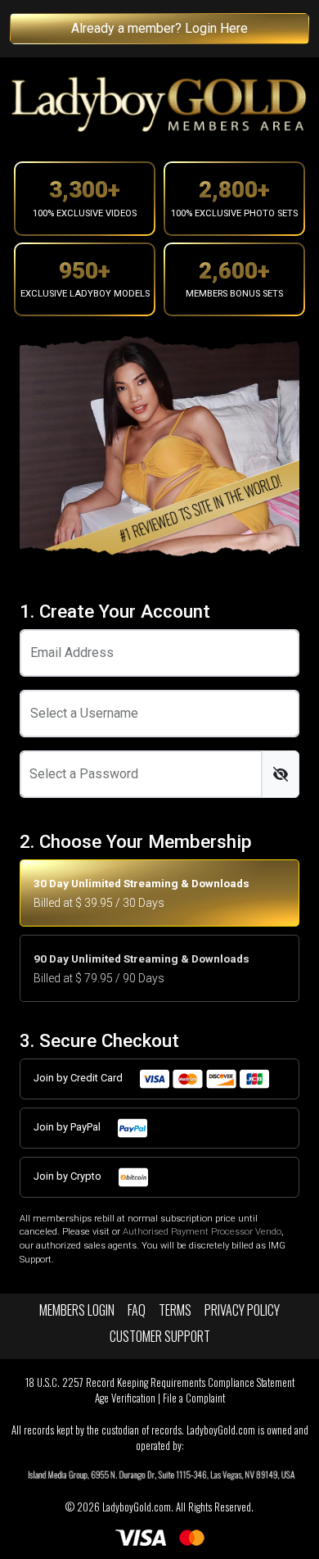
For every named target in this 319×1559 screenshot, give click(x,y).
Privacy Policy (242, 1310)
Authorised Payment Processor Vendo (202, 1231)
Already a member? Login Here (159, 28)
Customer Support (160, 1336)
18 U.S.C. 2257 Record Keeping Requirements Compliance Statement (159, 1382)
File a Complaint (194, 1398)
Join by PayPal (68, 1127)
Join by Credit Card (79, 1078)
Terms (175, 1310)
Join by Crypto (69, 1176)
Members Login (77, 1310)
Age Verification (125, 1398)
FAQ (137, 1310)
